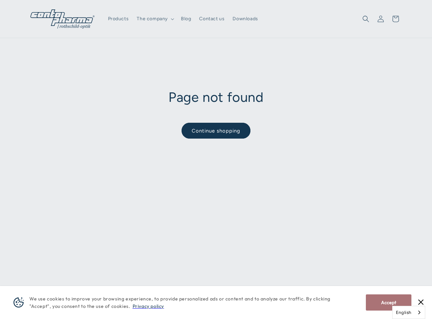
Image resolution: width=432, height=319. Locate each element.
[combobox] (408, 312)
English (403, 312)
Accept (388, 302)
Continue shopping (216, 131)
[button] (155, 19)
